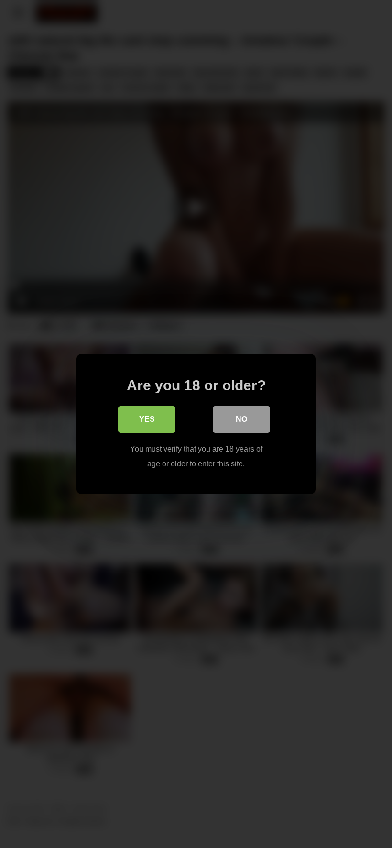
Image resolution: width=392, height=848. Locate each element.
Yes (147, 419)
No (241, 419)
